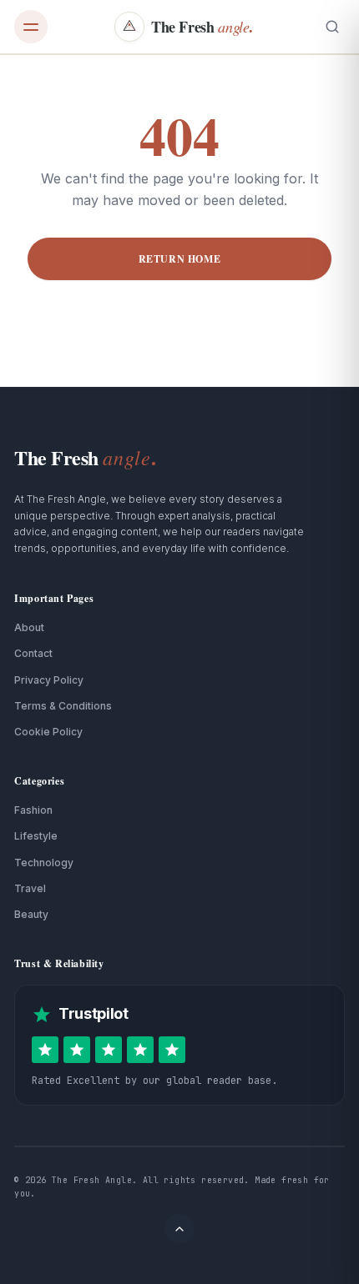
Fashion (33, 810)
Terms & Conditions (63, 706)
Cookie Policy (48, 731)
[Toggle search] (332, 26)
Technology (43, 862)
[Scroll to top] (179, 1229)
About (29, 627)
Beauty (31, 914)
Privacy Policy (48, 680)
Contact (33, 653)
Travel (30, 888)
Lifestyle (36, 836)
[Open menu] (31, 26)
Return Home (180, 259)
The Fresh (85, 457)
